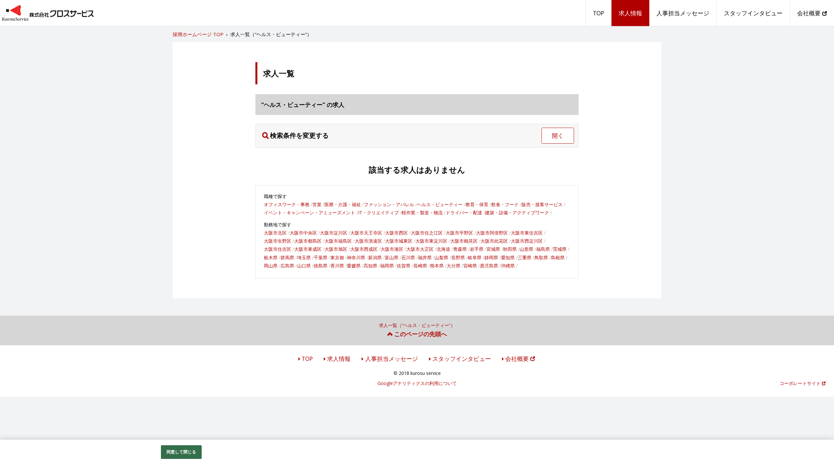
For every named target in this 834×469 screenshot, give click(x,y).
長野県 (458, 257)
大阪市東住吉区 (527, 233)
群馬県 (287, 257)
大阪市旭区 (335, 249)
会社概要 (809, 13)
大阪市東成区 (308, 249)
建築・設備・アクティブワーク (517, 212)
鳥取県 (541, 257)
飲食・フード (505, 204)
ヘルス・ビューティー (440, 204)
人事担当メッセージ (682, 13)
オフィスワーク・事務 (286, 204)
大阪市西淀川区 (527, 241)
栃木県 (271, 257)
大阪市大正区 (420, 249)
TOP (598, 13)
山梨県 (441, 257)
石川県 (408, 257)
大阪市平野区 (459, 233)
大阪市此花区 (494, 241)
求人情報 (630, 13)
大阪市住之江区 (427, 233)
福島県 (543, 249)
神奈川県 (356, 257)
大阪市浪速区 (368, 241)
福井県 (425, 257)
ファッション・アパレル (389, 204)
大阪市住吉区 (277, 249)
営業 (317, 204)
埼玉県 (304, 257)
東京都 (337, 257)
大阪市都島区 (308, 241)
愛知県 (508, 257)
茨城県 (560, 249)
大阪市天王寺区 (366, 233)
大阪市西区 (396, 233)
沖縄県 (508, 266)
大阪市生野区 (277, 241)
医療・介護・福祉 (342, 204)
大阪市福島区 (338, 241)
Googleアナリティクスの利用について (417, 383)
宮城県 (493, 249)
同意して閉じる (181, 452)
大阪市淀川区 (333, 233)
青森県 (460, 249)
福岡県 (387, 266)
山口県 (304, 266)
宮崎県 (470, 266)
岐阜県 (475, 257)
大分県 (453, 266)
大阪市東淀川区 (431, 241)
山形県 (526, 249)
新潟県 (375, 257)
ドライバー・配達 (464, 212)
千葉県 (320, 257)
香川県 (337, 266)
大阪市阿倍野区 (492, 233)
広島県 (287, 266)
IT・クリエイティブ (378, 212)
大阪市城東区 (398, 241)
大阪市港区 (392, 249)
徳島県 (320, 266)
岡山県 (271, 266)
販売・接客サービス (542, 204)
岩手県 (476, 249)
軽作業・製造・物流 (422, 212)
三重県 (524, 257)
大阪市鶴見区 (464, 241)
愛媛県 (354, 266)
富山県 (391, 257)
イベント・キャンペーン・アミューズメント (309, 212)
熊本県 (437, 266)
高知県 (370, 266)
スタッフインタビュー (753, 13)
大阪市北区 (275, 233)
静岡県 (491, 257)
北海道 (443, 249)
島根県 (558, 257)
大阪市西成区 (364, 249)
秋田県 (510, 249)
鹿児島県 (489, 266)
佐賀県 (403, 266)
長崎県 (420, 266)
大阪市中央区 (303, 233)
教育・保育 (477, 204)
